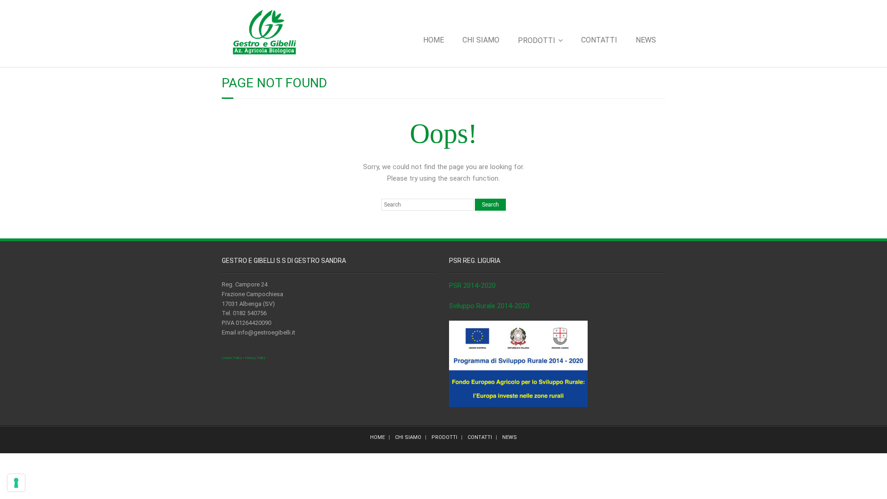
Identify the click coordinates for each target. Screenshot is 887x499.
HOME (433, 40)
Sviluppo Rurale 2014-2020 (489, 306)
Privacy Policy (255, 358)
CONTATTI (599, 40)
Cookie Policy (232, 358)
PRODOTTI (536, 40)
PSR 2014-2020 (472, 285)
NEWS (646, 40)
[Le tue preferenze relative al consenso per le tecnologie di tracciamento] (16, 483)
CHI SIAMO (480, 40)
